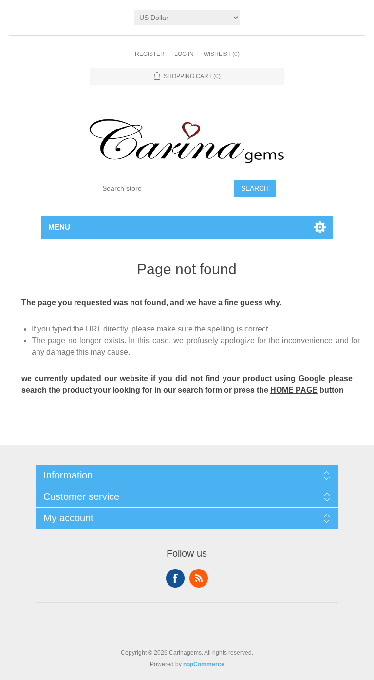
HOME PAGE (294, 390)
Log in (184, 54)
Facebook (175, 578)
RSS (198, 578)
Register (150, 54)
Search (255, 188)
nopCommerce (203, 664)
